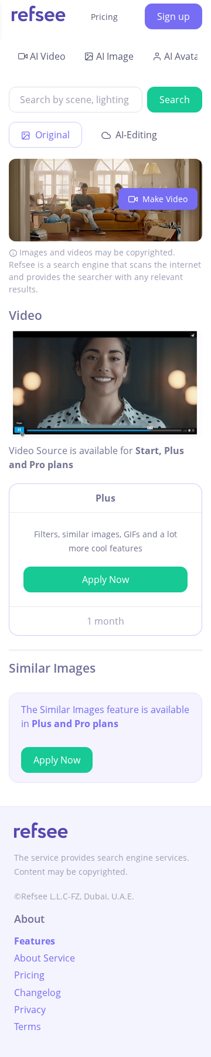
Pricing (104, 16)
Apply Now (105, 579)
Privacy (30, 1009)
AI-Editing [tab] (135, 134)
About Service (44, 958)
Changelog (37, 992)
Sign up (173, 16)
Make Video (164, 198)
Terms (27, 1026)
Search (174, 99)
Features (34, 941)
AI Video (48, 56)
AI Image (115, 56)
